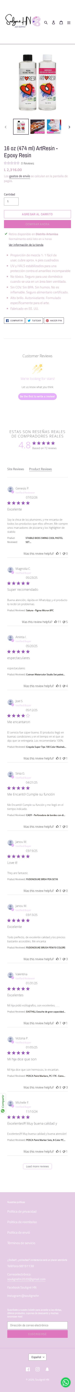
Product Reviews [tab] (40, 469)
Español (36, 1357)
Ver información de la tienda (26, 245)
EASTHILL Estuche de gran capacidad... (45, 1011)
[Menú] (69, 22)
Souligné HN (42, 1379)
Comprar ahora (37, 224)
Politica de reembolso (22, 1221)
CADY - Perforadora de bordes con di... (45, 815)
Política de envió (18, 1232)
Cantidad (9, 194)
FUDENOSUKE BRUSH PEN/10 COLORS (45, 947)
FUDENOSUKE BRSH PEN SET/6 (42, 879)
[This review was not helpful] (64, 554)
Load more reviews (37, 1166)
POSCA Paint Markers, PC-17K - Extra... (45, 1075)
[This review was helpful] (57, 554)
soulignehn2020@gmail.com (26, 1279)
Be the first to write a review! (37, 396)
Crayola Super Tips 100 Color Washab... (46, 746)
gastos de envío (19, 176)
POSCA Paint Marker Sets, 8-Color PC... (45, 1140)
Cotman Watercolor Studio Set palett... (45, 674)
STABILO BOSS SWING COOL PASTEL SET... (44, 540)
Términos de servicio (21, 1242)
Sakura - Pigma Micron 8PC (40, 610)
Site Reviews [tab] (15, 469)
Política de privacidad (22, 1211)
